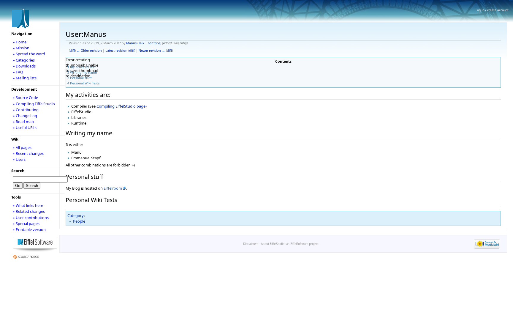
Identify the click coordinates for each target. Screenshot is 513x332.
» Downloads (24, 66)
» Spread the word (29, 53)
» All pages (22, 147)
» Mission (21, 48)
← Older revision (89, 50)
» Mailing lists (25, 78)
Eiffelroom (113, 188)
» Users (19, 159)
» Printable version (29, 229)
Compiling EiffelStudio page (120, 106)
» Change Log (25, 115)
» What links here (28, 205)
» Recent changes (28, 153)
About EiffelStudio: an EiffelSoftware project (289, 244)
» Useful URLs (25, 127)
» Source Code (25, 97)
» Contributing (26, 109)
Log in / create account (492, 10)
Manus (131, 43)
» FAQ (18, 72)
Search (17, 170)
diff (72, 50)
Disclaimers (250, 244)
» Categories (24, 60)
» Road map (23, 121)
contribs (154, 43)
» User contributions (31, 217)
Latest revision (116, 50)
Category (75, 215)
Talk (141, 43)
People (79, 221)
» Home (19, 42)
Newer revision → (152, 50)
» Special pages (26, 223)
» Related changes (29, 211)
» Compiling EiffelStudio (34, 103)
